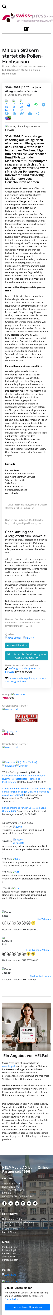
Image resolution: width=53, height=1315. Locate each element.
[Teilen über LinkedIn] (21, 105)
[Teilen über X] (14, 105)
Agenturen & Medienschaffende (18, 1222)
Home (5, 66)
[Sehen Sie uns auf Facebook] (8, 762)
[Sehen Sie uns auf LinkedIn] (22, 765)
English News (9, 1231)
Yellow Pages (8, 1256)
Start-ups (6, 1225)
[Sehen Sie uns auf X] (26, 762)
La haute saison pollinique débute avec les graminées (25, 680)
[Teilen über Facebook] (6, 105)
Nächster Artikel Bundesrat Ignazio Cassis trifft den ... (26, 656)
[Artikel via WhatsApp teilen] (36, 105)
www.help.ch (8, 1066)
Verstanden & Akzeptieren (27, 1307)
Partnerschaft (9, 1253)
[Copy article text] (14, 114)
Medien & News (10, 1246)
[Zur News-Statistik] (8, 117)
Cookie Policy (11, 1299)
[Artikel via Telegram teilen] (43, 105)
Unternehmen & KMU (13, 1219)
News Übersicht (18, 645)
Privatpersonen (10, 1228)
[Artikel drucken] (28, 105)
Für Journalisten (10, 1259)
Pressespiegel (9, 1250)
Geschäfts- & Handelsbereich (28, 66)
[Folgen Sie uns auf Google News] (7, 114)
